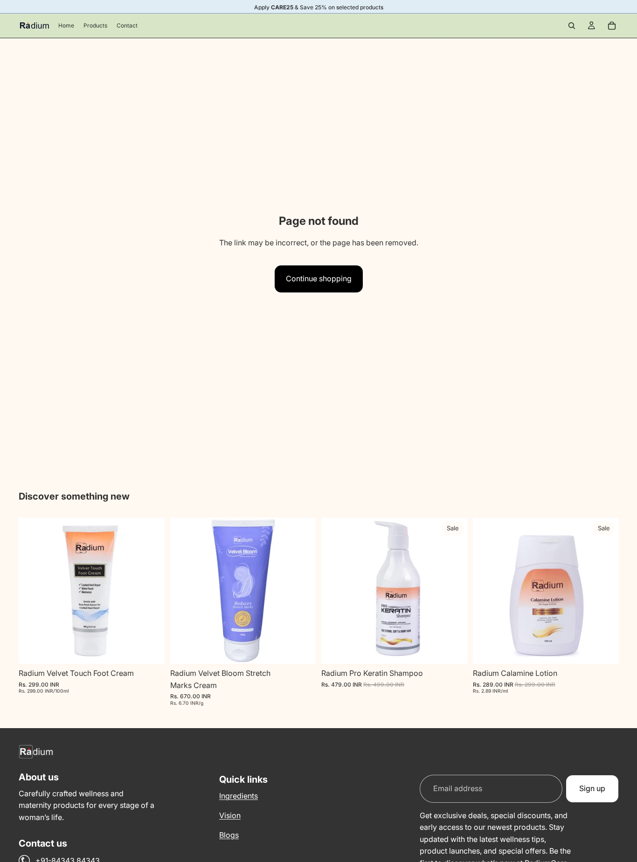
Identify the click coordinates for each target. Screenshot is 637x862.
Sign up (592, 788)
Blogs (229, 834)
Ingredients (238, 795)
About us (39, 777)
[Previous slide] (33, 591)
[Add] (150, 649)
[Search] (571, 25)
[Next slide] (151, 591)
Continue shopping (319, 278)
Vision (230, 815)
